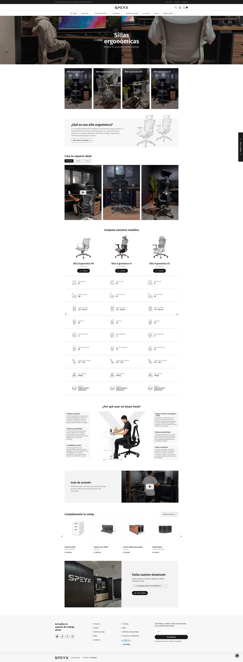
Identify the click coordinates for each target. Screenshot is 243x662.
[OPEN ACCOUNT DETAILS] (180, 7)
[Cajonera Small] (136, 528)
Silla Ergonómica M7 (133, 72)
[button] (86, 13)
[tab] (69, 161)
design (94, 657)
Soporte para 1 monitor (73, 547)
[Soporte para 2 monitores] (107, 528)
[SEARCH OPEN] (176, 7)
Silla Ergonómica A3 (104, 72)
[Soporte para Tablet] (165, 528)
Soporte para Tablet (159, 547)
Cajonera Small (128, 547)
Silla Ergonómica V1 (75, 72)
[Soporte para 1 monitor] (78, 528)
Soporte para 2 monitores (103, 547)
